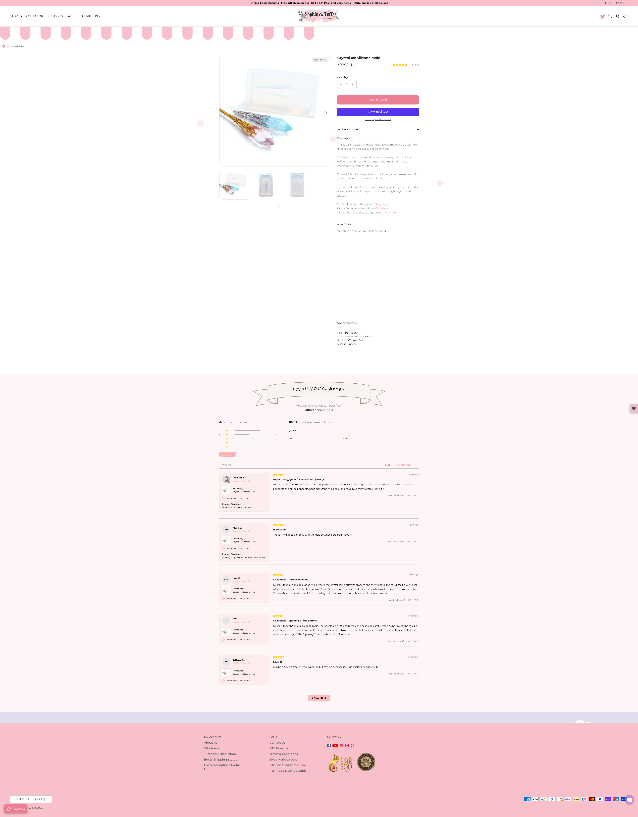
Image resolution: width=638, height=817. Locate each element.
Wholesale (211, 748)
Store (15, 16)
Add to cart (378, 99)
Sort (388, 464)
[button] (624, 16)
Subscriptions (88, 16)
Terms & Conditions (283, 754)
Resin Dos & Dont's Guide (288, 770)
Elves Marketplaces (283, 759)
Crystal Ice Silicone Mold (244, 491)
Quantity (342, 77)
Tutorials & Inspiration (220, 754)
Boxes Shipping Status (220, 759)
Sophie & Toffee (32, 808)
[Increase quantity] (353, 84)
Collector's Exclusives (44, 16)
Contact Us (277, 742)
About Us (210, 742)
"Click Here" (382, 204)
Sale (69, 16)
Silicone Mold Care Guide (287, 765)
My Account (212, 737)
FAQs (273, 737)
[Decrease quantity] (340, 84)
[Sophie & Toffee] (319, 16)
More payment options (378, 119)
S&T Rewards (278, 748)
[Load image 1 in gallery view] (274, 111)
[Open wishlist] (634, 408)
